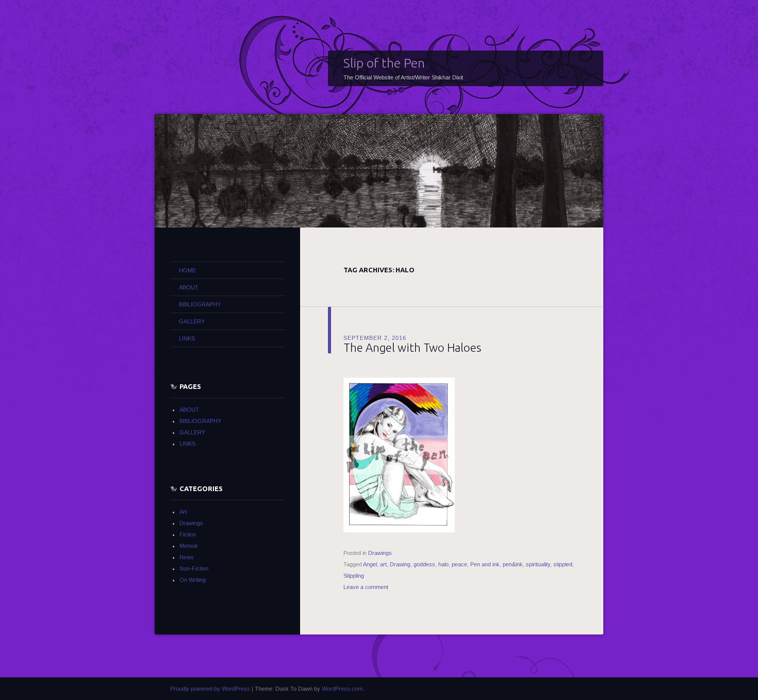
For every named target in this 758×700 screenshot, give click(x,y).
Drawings (380, 553)
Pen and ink (485, 564)
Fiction (187, 534)
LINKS (187, 338)
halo (443, 564)
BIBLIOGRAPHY (200, 304)
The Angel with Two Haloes (412, 347)
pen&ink (513, 564)
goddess (424, 564)
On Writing (192, 580)
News (186, 557)
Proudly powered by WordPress (210, 689)
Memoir (188, 546)
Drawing (400, 564)
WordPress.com (342, 689)
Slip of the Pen (384, 63)
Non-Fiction (193, 568)
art (383, 564)
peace (459, 564)
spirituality (538, 564)
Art (183, 512)
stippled (562, 564)
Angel (370, 564)
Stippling (353, 576)
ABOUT (189, 287)
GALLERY (192, 321)
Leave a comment (365, 587)
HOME (187, 270)
